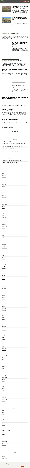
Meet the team (4, 428)
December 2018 (4, 328)
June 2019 (3, 317)
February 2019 (4, 324)
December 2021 (4, 264)
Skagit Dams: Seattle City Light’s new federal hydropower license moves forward (13, 143)
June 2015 (3, 404)
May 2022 (3, 255)
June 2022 (3, 253)
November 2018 (4, 330)
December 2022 (4, 242)
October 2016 (4, 375)
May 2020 (3, 299)
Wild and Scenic (4, 448)
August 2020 (4, 293)
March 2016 (3, 388)
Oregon (8, 33)
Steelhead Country (4, 441)
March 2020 (3, 302)
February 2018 (4, 346)
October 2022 (4, 246)
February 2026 (4, 175)
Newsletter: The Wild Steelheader (6, 430)
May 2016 (3, 384)
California (5, 33)
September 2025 (4, 184)
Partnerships (3, 434)
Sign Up (19, 466)
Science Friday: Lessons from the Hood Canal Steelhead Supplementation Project (13, 146)
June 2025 (3, 188)
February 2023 (4, 239)
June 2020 (3, 297)
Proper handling (4, 436)
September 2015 (4, 399)
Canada (3, 414)
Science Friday (10, 60)
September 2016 (4, 377)
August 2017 (3, 357)
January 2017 (4, 370)
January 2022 (4, 262)
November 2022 (4, 244)
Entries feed (3, 456)
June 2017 (3, 361)
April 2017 (3, 364)
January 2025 (4, 197)
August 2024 (4, 206)
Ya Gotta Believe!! (6, 32)
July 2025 (3, 186)
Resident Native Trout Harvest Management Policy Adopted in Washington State (14, 156)
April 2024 (3, 213)
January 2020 (4, 306)
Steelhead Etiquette (5, 443)
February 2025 (4, 195)
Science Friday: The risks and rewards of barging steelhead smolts (19, 18)
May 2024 (3, 211)
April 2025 (3, 191)
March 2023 (3, 237)
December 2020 (4, 286)
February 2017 (4, 368)
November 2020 (4, 288)
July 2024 (3, 208)
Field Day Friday (4, 419)
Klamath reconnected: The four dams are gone (13, 162)
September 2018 (4, 333)
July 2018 (3, 337)
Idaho (6, 33)
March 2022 (3, 259)
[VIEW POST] (6, 9)
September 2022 (4, 248)
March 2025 (3, 193)
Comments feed (4, 458)
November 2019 (4, 308)
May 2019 (3, 319)
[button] (28, 1)
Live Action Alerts (4, 110)
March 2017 (3, 366)
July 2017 (3, 359)
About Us (11, 466)
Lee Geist (3, 425)
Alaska (3, 33)
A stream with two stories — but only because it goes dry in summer (19, 43)
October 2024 (4, 202)
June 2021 (3, 275)
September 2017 (4, 355)
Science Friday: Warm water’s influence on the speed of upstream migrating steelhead (15, 98)
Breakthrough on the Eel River (8, 158)
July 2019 (3, 315)
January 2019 (4, 326)
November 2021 (4, 266)
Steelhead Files (4, 445)
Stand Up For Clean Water (8, 109)
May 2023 (3, 233)
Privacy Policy (15, 466)
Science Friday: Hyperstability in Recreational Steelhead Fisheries (11, 141)
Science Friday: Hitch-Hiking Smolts (10, 119)
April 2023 (3, 235)
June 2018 (3, 339)
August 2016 (3, 379)
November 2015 (4, 395)
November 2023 (4, 222)
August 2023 (3, 228)
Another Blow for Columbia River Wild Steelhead (20, 7)
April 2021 (3, 279)
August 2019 (3, 313)
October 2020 (4, 290)
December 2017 (4, 350)
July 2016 (3, 381)
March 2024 (3, 215)
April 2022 (3, 257)
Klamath (3, 423)
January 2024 (4, 219)
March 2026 (3, 173)
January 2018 (4, 348)
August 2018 (3, 335)
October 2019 (4, 310)
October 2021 (4, 268)
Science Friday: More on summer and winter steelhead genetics (14, 70)
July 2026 (3, 168)
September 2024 (4, 204)
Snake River (3, 439)
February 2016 (4, 390)
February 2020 (4, 304)
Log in (3, 454)
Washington (10, 33)
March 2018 (3, 344)
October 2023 (4, 224)
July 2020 (3, 295)
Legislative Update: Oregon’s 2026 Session (8, 148)
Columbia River (14, 8)
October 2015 (4, 397)
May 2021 (3, 277)
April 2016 (3, 386)
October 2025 (4, 182)
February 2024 (4, 217)
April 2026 (3, 171)
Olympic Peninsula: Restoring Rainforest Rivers (15, 160)
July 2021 (3, 273)
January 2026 (4, 177)
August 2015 (3, 401)
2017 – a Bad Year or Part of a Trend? (10, 59)
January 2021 (4, 284)
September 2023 (4, 226)
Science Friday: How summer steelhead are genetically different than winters (18, 83)
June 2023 (3, 231)
